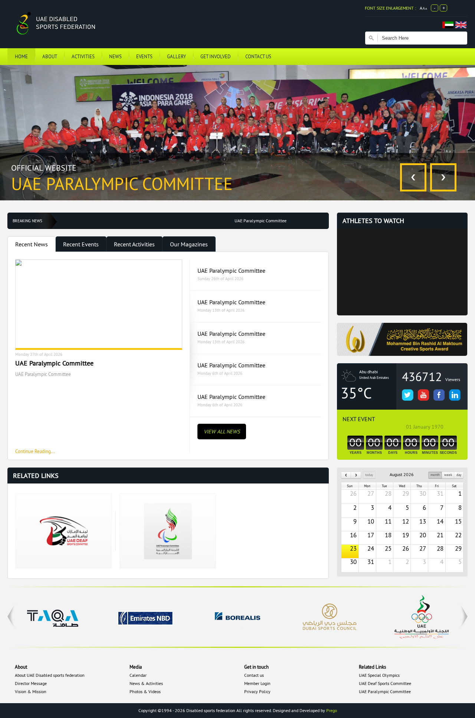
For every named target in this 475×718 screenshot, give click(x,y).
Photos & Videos (145, 691)
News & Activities (146, 683)
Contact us (254, 675)
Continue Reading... (35, 451)
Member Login (257, 683)
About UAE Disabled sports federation (50, 675)
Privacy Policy (257, 691)
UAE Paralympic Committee (231, 270)
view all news (222, 431)
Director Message (31, 683)
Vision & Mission (30, 691)
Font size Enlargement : (390, 8)
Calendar (138, 675)
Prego (331, 710)
